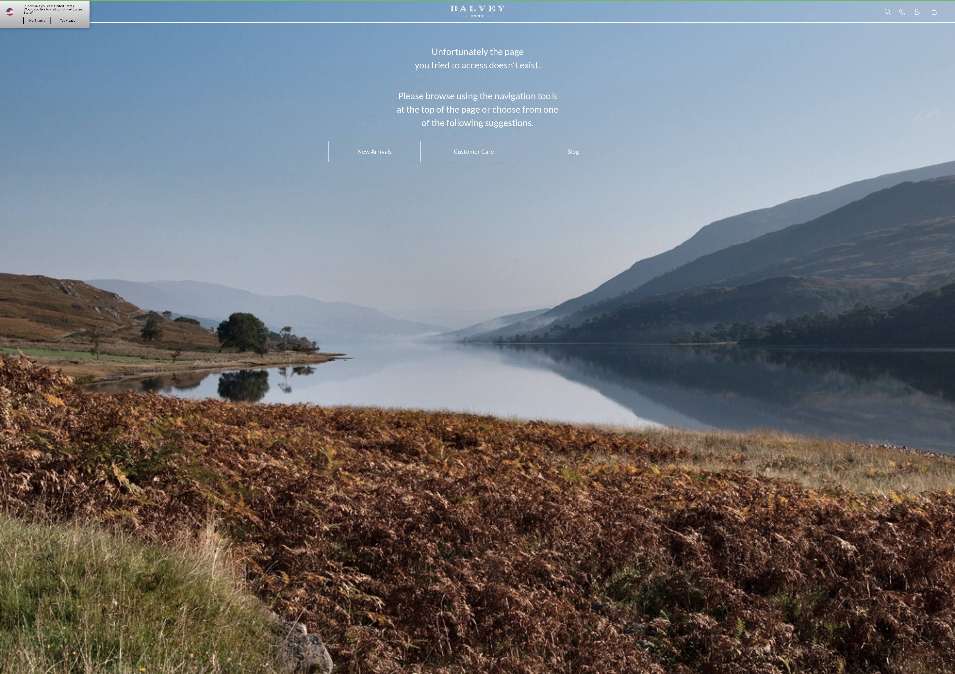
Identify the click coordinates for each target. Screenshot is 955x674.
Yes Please (67, 20)
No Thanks (37, 20)
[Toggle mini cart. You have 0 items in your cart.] (934, 12)
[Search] (888, 12)
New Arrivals (374, 151)
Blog (573, 151)
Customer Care (474, 151)
